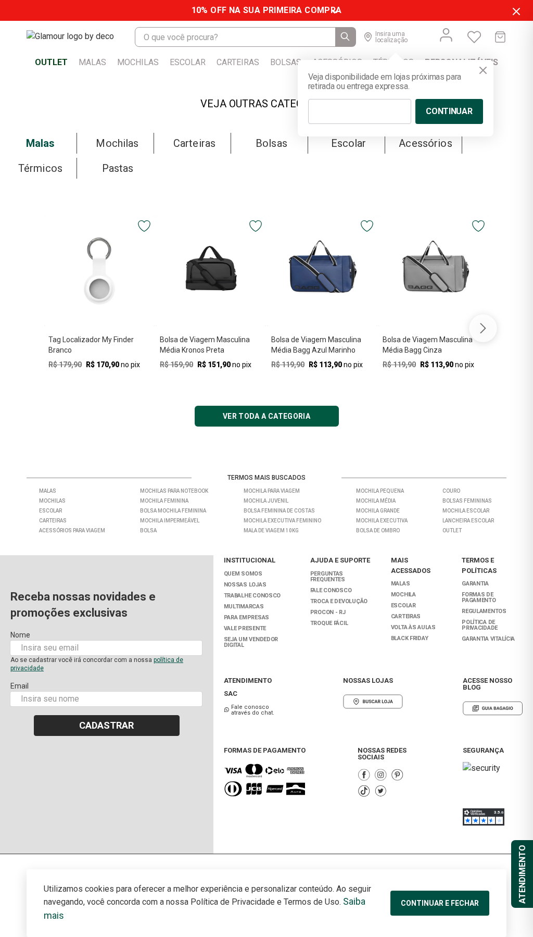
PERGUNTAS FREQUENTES (327, 576)
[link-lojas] (373, 701)
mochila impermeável (169, 520)
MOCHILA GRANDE (378, 511)
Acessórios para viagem (72, 530)
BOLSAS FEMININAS (467, 501)
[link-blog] (493, 708)
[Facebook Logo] (364, 775)
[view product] (99, 271)
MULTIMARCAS (244, 606)
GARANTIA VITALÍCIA (488, 639)
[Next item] (483, 328)
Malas (47, 491)
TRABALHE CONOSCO (252, 595)
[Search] (345, 37)
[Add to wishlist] (144, 226)
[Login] (446, 35)
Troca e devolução (338, 601)
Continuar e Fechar (440, 903)
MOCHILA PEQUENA (380, 491)
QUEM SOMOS (243, 574)
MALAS (400, 583)
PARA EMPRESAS (246, 617)
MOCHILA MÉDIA (376, 501)
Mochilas (52, 501)
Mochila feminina (164, 501)
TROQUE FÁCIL (329, 623)
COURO (451, 491)
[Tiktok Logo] (364, 791)
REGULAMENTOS (484, 611)
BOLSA (148, 530)
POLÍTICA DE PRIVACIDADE (480, 625)
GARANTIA (475, 583)
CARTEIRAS (406, 616)
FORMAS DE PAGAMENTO (479, 597)
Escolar (50, 511)
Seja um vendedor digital (251, 642)
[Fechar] (483, 70)
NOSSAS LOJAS (245, 585)
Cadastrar (106, 725)
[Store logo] (81, 37)
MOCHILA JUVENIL (266, 501)
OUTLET (452, 530)
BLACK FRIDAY (409, 638)
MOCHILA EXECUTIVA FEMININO (282, 520)
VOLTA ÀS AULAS (413, 627)
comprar (99, 382)
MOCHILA (403, 594)
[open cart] (500, 37)
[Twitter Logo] (380, 791)
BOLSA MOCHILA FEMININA (173, 511)
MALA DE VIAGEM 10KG (271, 530)
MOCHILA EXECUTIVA (382, 520)
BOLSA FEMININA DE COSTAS (279, 511)
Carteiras (53, 520)
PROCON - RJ (328, 612)
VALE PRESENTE (245, 628)
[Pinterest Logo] (397, 775)
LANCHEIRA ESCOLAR (468, 520)
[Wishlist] (474, 37)
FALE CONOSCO (331, 590)
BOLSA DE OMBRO (378, 530)
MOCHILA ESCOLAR (465, 511)
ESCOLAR (403, 605)
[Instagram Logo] (380, 775)
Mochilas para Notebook (174, 491)
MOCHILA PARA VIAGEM (272, 491)
